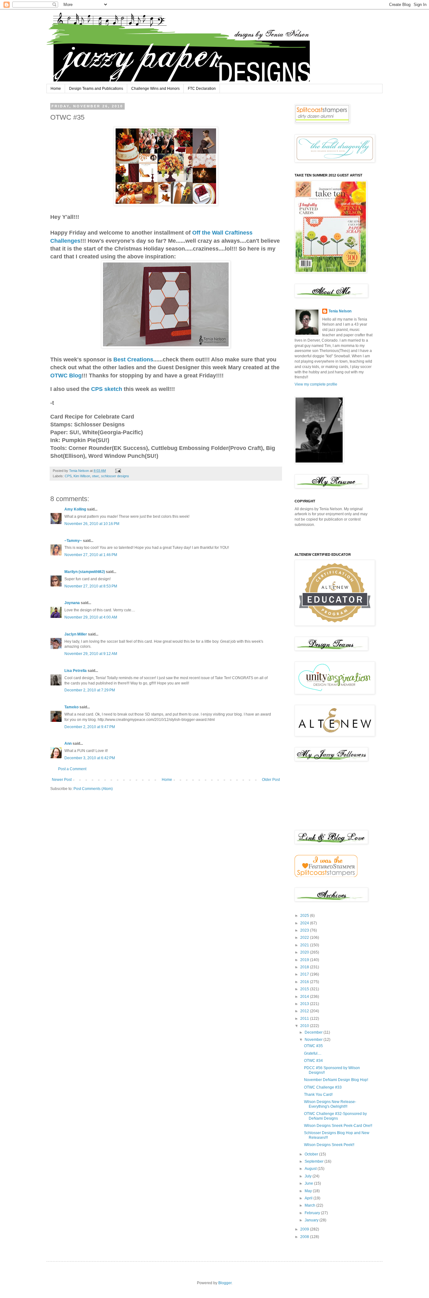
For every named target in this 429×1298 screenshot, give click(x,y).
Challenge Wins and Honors (155, 88)
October (312, 1154)
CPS (68, 476)
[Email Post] (118, 471)
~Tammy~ (73, 540)
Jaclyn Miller (75, 634)
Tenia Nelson (340, 311)
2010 (305, 1026)
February (313, 1213)
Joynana (72, 603)
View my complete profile (316, 384)
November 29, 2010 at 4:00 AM (90, 617)
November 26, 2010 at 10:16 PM (91, 524)
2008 (305, 1237)
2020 (305, 952)
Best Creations (133, 359)
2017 (305, 974)
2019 (305, 960)
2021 (305, 945)
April (309, 1198)
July (308, 1176)
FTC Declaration (202, 88)
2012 (305, 1011)
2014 (305, 996)
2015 (305, 989)
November (314, 1039)
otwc (95, 476)
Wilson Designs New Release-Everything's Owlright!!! (330, 1104)
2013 (305, 1004)
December (314, 1032)
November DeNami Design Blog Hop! (336, 1080)
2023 (305, 930)
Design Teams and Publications (96, 88)
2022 (305, 937)
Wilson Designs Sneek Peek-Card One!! (338, 1125)
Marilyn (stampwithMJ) (84, 572)
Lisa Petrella (75, 670)
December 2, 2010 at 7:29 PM (89, 690)
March (310, 1205)
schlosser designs (115, 476)
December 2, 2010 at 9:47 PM (89, 727)
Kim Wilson (81, 476)
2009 (305, 1229)
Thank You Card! (318, 1094)
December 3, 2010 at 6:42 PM (89, 758)
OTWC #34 (313, 1060)
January (312, 1220)
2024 (305, 923)
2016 (305, 982)
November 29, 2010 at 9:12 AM (90, 654)
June (309, 1183)
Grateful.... (312, 1053)
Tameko (71, 707)
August (311, 1168)
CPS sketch (106, 389)
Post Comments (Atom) (93, 789)
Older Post (271, 779)
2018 (305, 967)
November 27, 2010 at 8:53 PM (90, 586)
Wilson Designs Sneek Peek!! (329, 1145)
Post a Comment (72, 769)
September (314, 1161)
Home (56, 88)
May (309, 1191)
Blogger (224, 1283)
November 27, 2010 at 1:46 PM (90, 555)
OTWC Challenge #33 (323, 1087)
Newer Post (62, 779)
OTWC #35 (313, 1046)
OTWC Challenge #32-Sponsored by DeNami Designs (335, 1115)
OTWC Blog (66, 375)
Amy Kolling (75, 509)
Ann (68, 743)
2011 (305, 1018)
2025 (305, 915)
